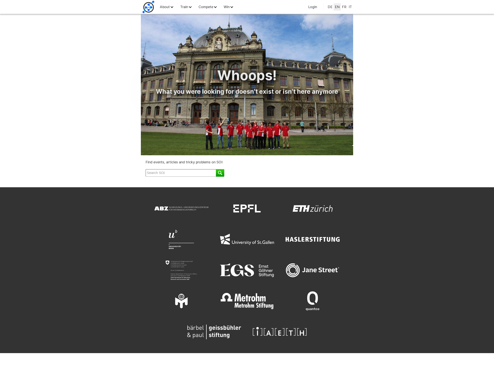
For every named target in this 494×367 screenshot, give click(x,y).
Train (184, 7)
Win (227, 7)
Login (312, 7)
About (165, 7)
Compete (206, 7)
